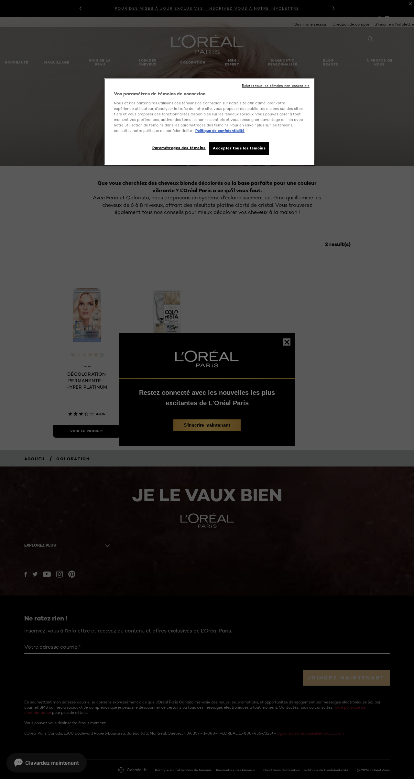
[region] (209, 121)
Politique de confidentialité (220, 130)
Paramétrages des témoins (179, 148)
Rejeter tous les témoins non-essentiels (276, 86)
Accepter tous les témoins (239, 148)
